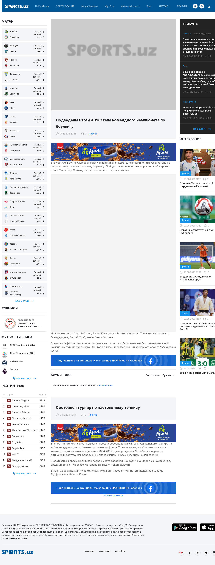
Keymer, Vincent (18, 424)
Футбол (109, 6)
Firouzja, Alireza (18, 466)
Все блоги (199, 128)
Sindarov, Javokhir (19, 418)
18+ (181, 552)
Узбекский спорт (130, 6)
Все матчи (22, 300)
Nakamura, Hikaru (19, 406)
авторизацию (106, 385)
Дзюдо (185, 313)
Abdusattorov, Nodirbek (22, 430)
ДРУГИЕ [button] (163, 6)
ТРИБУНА (182, 6)
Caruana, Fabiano (19, 412)
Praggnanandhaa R (20, 460)
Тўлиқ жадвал (22, 378)
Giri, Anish (15, 442)
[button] (201, 6)
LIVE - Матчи (42, 6)
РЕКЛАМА (104, 551)
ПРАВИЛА (89, 551)
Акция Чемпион (89, 6)
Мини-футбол (189, 102)
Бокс (149, 6)
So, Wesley (16, 436)
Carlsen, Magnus (18, 400)
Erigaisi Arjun (16, 448)
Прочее (93, 133)
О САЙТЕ (120, 551)
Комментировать (113, 495)
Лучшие (167, 375)
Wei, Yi (13, 454)
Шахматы (187, 33)
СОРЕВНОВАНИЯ (65, 6)
